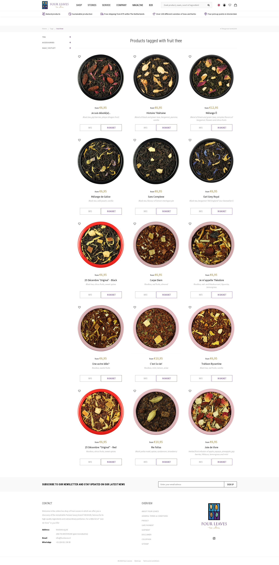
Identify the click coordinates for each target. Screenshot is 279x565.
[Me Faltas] (156, 411)
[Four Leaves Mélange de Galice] (100, 161)
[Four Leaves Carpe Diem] (156, 244)
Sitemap (137, 561)
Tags (51, 28)
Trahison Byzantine (211, 363)
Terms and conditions (151, 561)
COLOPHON (146, 539)
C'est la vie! (156, 363)
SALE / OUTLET (49, 48)
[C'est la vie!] (156, 328)
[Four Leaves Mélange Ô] (211, 77)
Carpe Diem (156, 280)
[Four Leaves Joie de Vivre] (211, 411)
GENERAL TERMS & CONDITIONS (155, 516)
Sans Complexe (156, 196)
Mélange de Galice (100, 196)
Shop (79, 5)
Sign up (230, 484)
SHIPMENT (146, 530)
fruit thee (60, 28)
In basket (111, 128)
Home (44, 28)
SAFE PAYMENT (148, 525)
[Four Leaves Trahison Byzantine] (211, 328)
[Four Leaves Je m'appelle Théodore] (211, 244)
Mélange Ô (211, 113)
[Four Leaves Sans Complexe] (156, 161)
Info (90, 128)
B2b (151, 5)
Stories (92, 5)
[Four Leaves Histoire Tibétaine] (156, 77)
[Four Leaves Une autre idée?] (100, 328)
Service (106, 5)
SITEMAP (145, 544)
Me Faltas (156, 447)
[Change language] (219, 5)
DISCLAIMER (146, 534)
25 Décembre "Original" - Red (101, 447)
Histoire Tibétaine (156, 113)
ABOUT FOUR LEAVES (150, 511)
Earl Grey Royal (211, 196)
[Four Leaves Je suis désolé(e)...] (100, 77)
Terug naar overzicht (229, 28)
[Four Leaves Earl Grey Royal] (211, 161)
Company (121, 5)
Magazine (137, 5)
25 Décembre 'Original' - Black (101, 280)
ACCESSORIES (48, 42)
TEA (44, 37)
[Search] (208, 5)
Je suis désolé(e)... (100, 113)
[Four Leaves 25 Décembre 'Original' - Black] (100, 244)
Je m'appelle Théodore (211, 280)
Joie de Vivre (211, 447)
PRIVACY (145, 520)
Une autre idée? (100, 363)
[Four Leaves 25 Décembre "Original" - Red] (100, 411)
